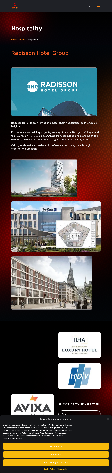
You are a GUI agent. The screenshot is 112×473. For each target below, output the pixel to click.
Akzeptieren (56, 446)
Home (14, 39)
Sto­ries (22, 39)
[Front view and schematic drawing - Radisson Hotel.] (56, 251)
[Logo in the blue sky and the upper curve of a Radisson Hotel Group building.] (54, 115)
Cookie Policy (49, 469)
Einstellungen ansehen (56, 462)
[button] (107, 419)
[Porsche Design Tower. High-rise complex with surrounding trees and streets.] (44, 196)
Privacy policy (62, 469)
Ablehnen (56, 454)
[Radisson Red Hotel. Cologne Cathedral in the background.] (51, 309)
